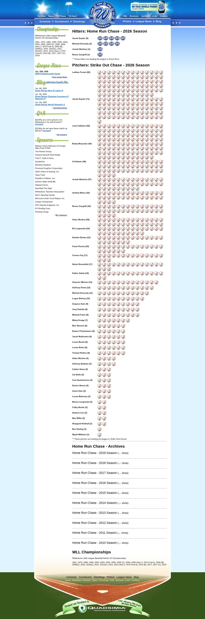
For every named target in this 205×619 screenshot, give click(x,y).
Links (154, 16)
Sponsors (145, 16)
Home (68, 580)
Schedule (45, 22)
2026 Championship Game (47, 74)
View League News (59, 77)
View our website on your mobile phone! (148, 7)
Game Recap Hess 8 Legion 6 (49, 90)
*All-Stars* (72, 16)
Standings (79, 22)
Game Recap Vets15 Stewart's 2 (50, 104)
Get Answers (62, 135)
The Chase (61, 16)
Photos (127, 22)
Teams (51, 16)
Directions (134, 16)
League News (144, 22)
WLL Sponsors (61, 215)
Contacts (163, 16)
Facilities (41, 16)
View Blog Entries (60, 108)
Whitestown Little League (102, 14)
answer (39, 124)
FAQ (125, 16)
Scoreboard (62, 22)
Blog (159, 22)
